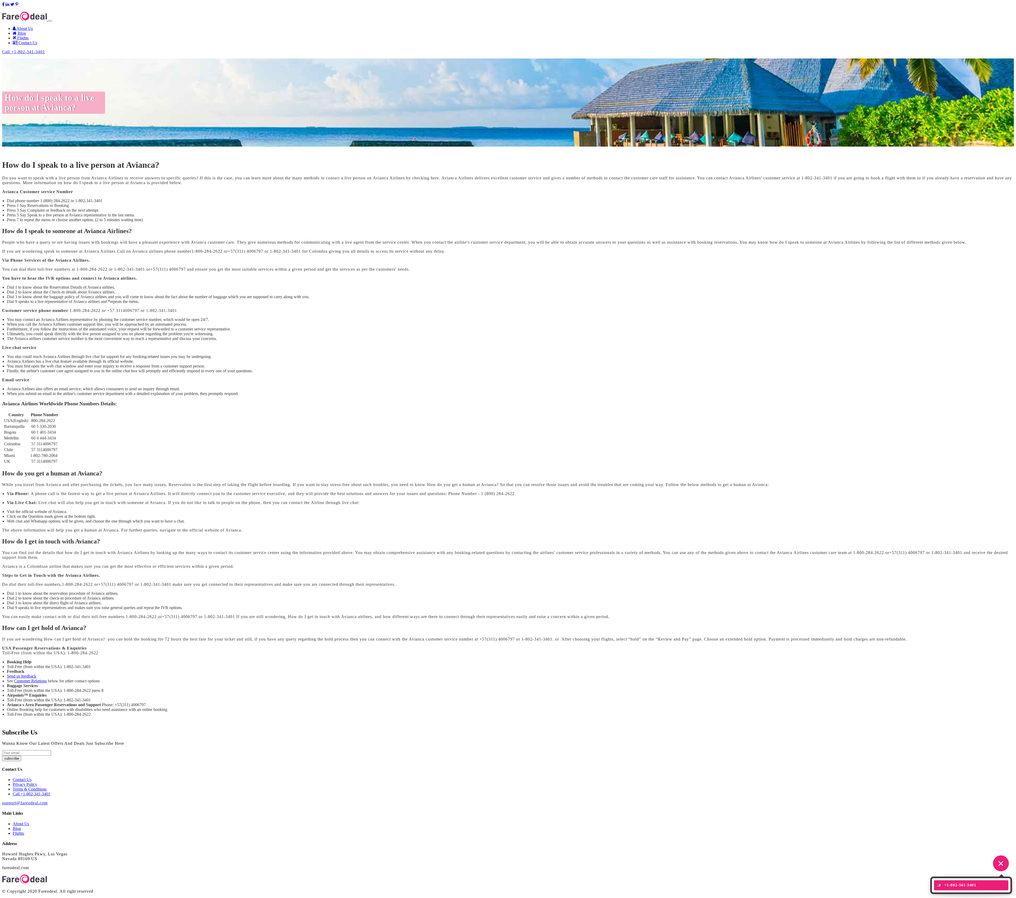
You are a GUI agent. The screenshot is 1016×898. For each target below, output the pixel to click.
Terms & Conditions (30, 789)
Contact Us (27, 42)
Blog (21, 33)
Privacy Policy (25, 784)
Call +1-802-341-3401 (23, 51)
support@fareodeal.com (22, 9)
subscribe (11, 758)
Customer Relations (30, 681)
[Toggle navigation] (50, 21)
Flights (22, 38)
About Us (24, 28)
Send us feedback (21, 676)
